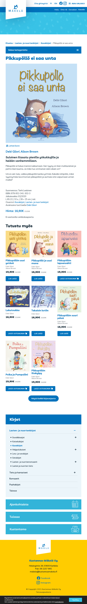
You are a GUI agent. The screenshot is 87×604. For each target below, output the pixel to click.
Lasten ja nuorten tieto (22, 466)
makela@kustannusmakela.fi (43, 571)
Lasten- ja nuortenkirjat (27, 43)
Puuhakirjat (14, 484)
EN (55, 3)
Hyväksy (75, 600)
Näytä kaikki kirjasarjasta (43, 398)
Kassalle (81, 9)
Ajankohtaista (19, 504)
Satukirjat (16, 458)
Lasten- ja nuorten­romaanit (24, 462)
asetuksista (59, 602)
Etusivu (9, 43)
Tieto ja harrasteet (18, 472)
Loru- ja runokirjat (20, 453)
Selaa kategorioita (17, 50)
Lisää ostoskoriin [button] (68, 279)
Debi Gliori (13, 151)
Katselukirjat (18, 441)
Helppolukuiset (19, 449)
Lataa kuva (14, 145)
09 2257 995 (46, 568)
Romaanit (14, 478)
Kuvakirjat (46, 43)
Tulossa (13, 490)
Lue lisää (12, 279)
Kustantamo (18, 529)
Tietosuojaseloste (43, 592)
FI (51, 3)
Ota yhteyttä (41, 3)
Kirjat (15, 419)
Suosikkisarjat (18, 437)
